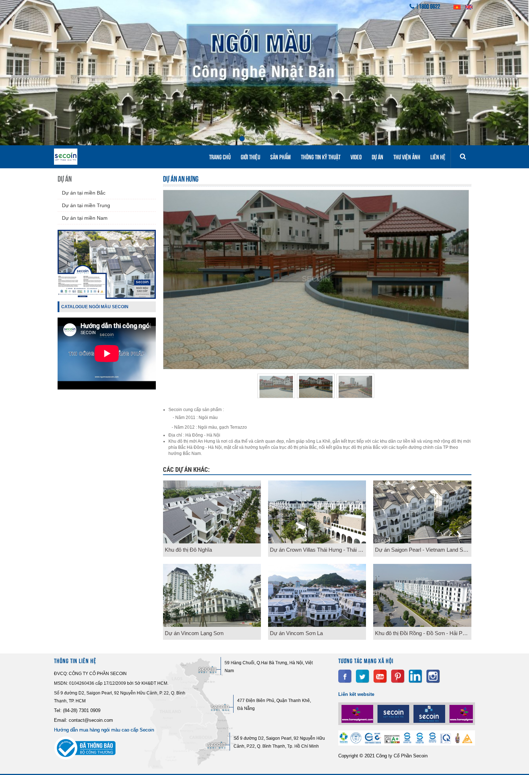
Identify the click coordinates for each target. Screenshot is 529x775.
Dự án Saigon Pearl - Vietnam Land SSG (423, 550)
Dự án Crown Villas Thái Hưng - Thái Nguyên (318, 550)
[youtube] (380, 676)
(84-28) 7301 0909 (81, 710)
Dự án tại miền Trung (86, 205)
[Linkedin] (415, 676)
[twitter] (362, 676)
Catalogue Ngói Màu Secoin (94, 306)
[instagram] (433, 676)
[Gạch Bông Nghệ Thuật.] (394, 714)
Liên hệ (438, 156)
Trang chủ (220, 156)
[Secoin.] (358, 714)
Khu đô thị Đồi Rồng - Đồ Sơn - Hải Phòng (423, 633)
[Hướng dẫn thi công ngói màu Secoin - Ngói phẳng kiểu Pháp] (107, 388)
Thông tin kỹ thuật (320, 156)
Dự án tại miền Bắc (83, 193)
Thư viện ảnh (406, 156)
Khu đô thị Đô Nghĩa (188, 550)
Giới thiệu (250, 156)
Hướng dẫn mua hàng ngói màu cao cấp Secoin (104, 730)
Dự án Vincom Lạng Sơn (194, 633)
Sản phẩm (280, 156)
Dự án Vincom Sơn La (296, 633)
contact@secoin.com (91, 720)
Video (356, 156)
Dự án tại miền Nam (85, 218)
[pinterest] (397, 676)
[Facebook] (345, 676)
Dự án (377, 156)
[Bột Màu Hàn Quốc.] (430, 714)
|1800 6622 (428, 6)
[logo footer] (406, 744)
